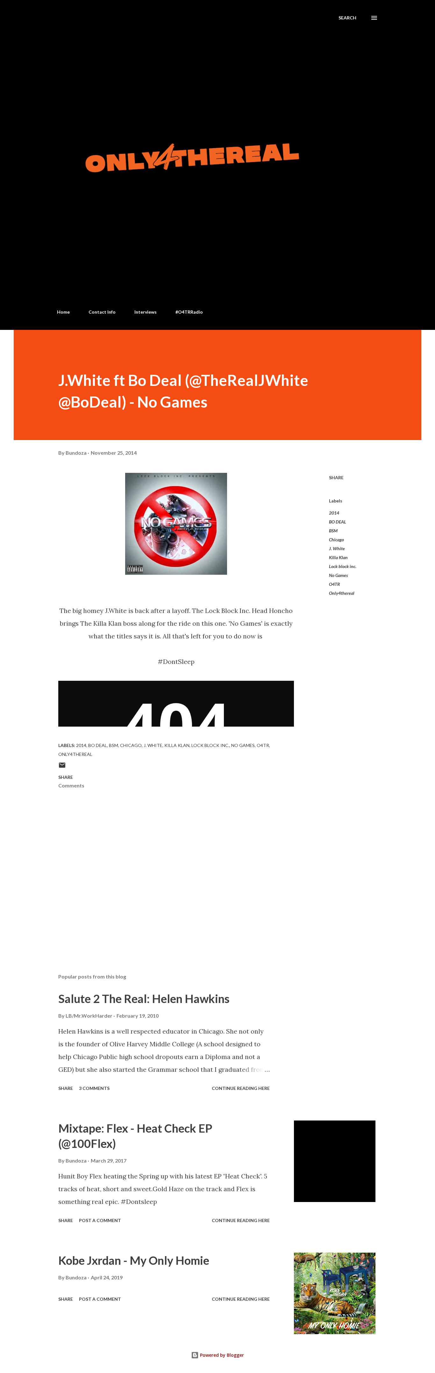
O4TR (334, 584)
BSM (333, 530)
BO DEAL (337, 521)
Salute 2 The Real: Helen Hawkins (144, 999)
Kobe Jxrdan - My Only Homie (133, 1260)
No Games (338, 575)
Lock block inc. (342, 566)
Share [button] (336, 477)
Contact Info (102, 312)
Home (63, 312)
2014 (334, 513)
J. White (337, 548)
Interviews (145, 312)
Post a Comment (100, 1220)
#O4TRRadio (189, 312)
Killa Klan (338, 557)
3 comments (94, 1088)
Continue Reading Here (241, 1088)
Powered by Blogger (221, 1355)
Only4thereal (341, 593)
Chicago (336, 539)
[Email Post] (62, 767)
